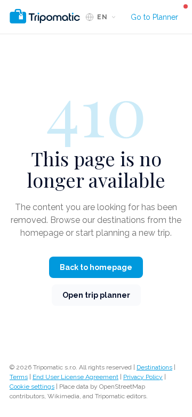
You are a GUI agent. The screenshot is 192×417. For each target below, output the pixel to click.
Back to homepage (96, 267)
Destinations (154, 367)
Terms (19, 377)
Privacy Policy (143, 377)
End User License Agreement (75, 377)
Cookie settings (32, 386)
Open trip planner (96, 295)
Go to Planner (154, 17)
